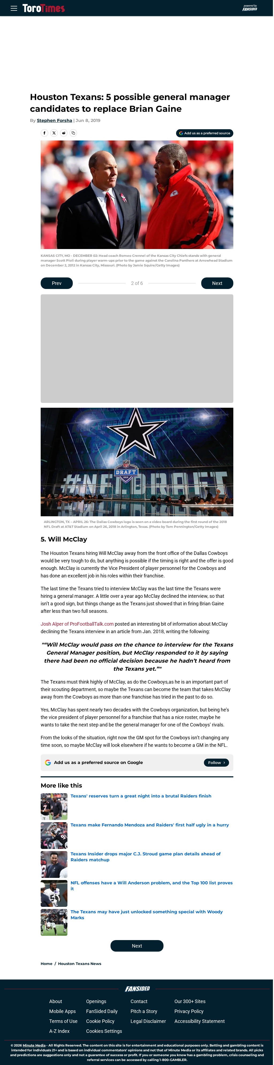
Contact (139, 1001)
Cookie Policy (100, 1021)
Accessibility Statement (199, 1021)
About (55, 1001)
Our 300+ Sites (190, 1001)
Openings (96, 1001)
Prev (57, 283)
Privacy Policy (189, 1011)
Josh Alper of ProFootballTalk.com (77, 624)
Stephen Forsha (54, 120)
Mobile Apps (62, 1011)
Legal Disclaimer (148, 1021)
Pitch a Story (144, 1011)
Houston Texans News (79, 963)
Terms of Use (63, 1021)
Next (217, 283)
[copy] (73, 133)
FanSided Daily (102, 1011)
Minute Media (34, 1045)
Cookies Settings (104, 1031)
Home (46, 963)
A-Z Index (59, 1031)
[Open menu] (14, 8)
